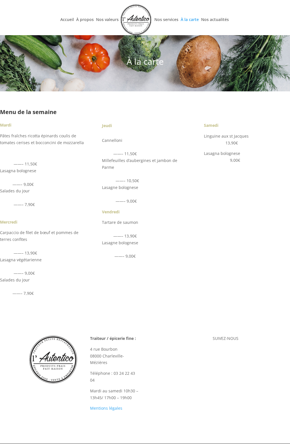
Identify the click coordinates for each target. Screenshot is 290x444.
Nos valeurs (107, 20)
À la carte (190, 20)
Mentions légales (106, 408)
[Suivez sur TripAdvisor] (248, 352)
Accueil (67, 20)
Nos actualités (215, 20)
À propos (85, 20)
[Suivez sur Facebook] (225, 352)
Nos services (166, 20)
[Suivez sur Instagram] (236, 352)
